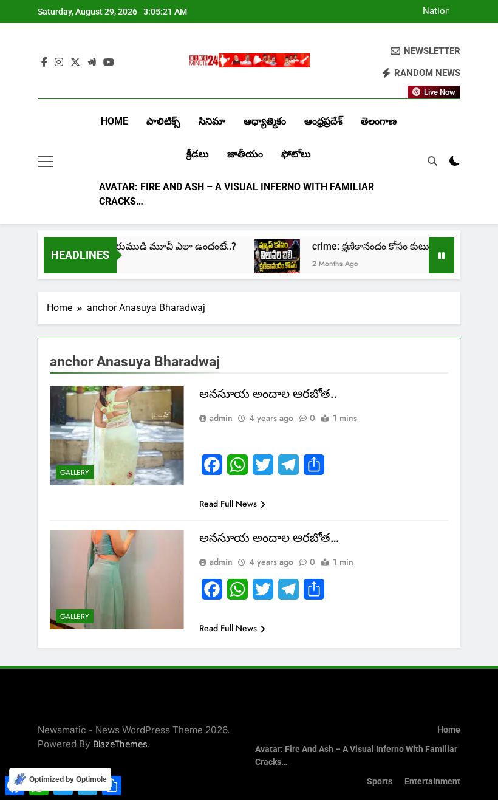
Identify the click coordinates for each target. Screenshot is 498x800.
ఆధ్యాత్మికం (265, 121)
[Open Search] (432, 161)
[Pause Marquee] (441, 255)
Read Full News (228, 503)
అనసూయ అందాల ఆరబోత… (269, 537)
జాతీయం (245, 154)
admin (221, 418)
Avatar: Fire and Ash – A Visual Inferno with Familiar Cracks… (236, 194)
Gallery (74, 472)
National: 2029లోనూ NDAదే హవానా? (426, 11)
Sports (379, 781)
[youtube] (109, 62)
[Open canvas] (45, 161)
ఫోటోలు (296, 154)
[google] (92, 62)
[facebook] (44, 62)
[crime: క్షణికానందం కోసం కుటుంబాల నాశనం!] (266, 262)
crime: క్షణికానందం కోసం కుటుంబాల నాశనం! (386, 246)
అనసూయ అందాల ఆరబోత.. (268, 393)
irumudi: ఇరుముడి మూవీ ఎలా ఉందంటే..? (142, 246)
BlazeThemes (120, 744)
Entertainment (432, 781)
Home (114, 121)
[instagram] (59, 62)
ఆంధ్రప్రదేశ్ (323, 121)
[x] (75, 62)
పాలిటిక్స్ (163, 121)
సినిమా (212, 121)
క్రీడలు (197, 154)
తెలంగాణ (379, 121)
